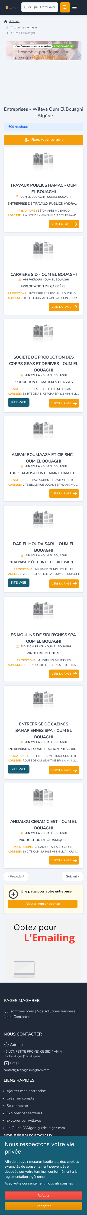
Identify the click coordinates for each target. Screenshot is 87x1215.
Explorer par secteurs (24, 1113)
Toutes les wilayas (24, 27)
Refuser (43, 1195)
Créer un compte (20, 1098)
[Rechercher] (65, 7)
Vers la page (61, 224)
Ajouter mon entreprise (43, 903)
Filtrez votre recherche (47, 139)
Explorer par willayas (24, 1120)
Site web (18, 402)
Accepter (43, 1206)
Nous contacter (17, 1016)
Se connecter (17, 1105)
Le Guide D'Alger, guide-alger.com (35, 1127)
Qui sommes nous (19, 1011)
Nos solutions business (56, 1011)
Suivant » (72, 876)
